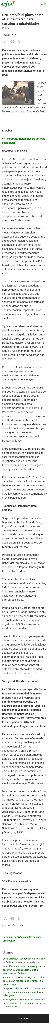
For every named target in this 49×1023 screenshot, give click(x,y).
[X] (19, 41)
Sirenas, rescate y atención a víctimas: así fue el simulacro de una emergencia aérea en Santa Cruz (24, 1003)
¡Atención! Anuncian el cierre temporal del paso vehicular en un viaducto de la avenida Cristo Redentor (24, 970)
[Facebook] (12, 41)
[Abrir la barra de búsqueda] (42, 4)
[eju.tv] (8, 4)
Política (6, 28)
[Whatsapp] (5, 41)
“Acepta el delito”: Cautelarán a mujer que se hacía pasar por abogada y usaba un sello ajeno (24, 992)
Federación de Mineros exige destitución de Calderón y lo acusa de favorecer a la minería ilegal (23, 981)
